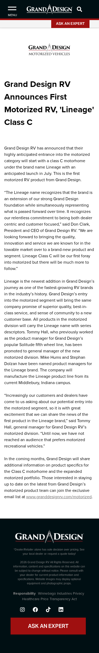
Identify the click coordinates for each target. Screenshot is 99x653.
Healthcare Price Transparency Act (49, 599)
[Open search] (86, 9)
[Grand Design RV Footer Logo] (49, 538)
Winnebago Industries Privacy (61, 593)
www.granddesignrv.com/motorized (59, 497)
